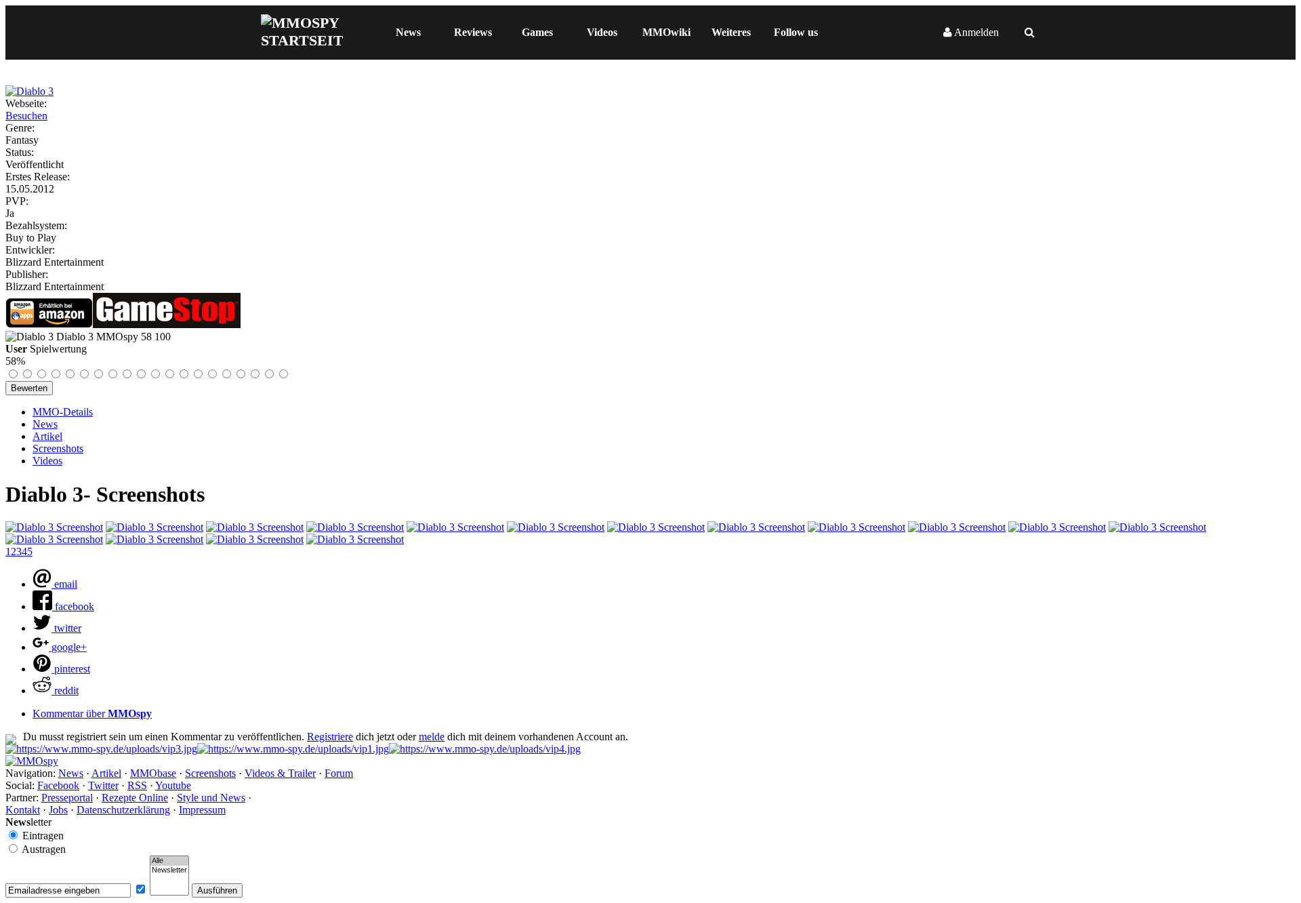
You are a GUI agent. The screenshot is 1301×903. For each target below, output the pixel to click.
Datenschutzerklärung (123, 810)
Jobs (58, 810)
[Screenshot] (54, 527)
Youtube (173, 785)
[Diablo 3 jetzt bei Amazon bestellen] (167, 324)
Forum (339, 773)
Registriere (330, 736)
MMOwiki (666, 32)
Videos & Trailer (280, 773)
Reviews (473, 32)
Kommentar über (92, 713)
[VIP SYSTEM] (101, 749)
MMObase (153, 773)
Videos (602, 32)
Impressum (202, 810)
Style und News (211, 797)
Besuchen (26, 115)
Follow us (796, 32)
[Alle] (169, 861)
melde (432, 736)
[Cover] (29, 91)
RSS (137, 785)
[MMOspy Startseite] (31, 761)
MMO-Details (63, 412)
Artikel (47, 436)
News (408, 32)
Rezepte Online (135, 797)
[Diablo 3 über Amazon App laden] (49, 324)
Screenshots (58, 448)
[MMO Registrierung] (485, 749)
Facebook (58, 785)
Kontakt (22, 810)
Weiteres (731, 32)
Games (537, 32)
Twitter (103, 785)
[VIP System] (293, 749)
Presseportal (67, 797)
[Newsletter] (169, 870)
